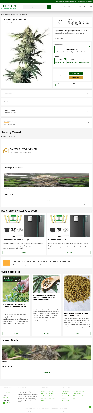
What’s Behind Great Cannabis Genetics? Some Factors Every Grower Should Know (44, 297)
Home (2, 14)
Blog (74, 398)
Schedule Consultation (78, 395)
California (43, 391)
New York (43, 395)
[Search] (49, 7)
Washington (44, 400)
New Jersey (51, 395)
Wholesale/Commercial (78, 391)
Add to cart (76, 73)
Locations (59, 8)
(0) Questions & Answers (9, 22)
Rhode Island (52, 398)
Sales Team (5, 397)
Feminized (13, 14)
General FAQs (65, 393)
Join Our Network (77, 393)
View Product (46, 200)
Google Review (65, 400)
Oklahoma (43, 398)
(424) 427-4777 (6, 392)
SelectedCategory (59, 44)
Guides (80, 8)
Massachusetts (44, 393)
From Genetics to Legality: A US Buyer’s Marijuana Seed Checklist (15, 305)
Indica (9, 14)
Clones (65, 8)
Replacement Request (67, 395)
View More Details (59, 38)
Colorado (51, 391)
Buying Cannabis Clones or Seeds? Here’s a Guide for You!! (76, 314)
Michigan (51, 393)
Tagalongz (6, 188)
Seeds (69, 8)
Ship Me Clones (65, 391)
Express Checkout (75, 77)
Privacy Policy (64, 411)
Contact (85, 8)
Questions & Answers (10, 111)
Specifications (7, 101)
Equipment (74, 8)
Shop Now (23, 252)
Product (56, 56)
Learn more (18, 334)
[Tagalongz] (46, 180)
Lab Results (64, 398)
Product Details (8, 93)
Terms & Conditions (56, 411)
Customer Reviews (9, 123)
